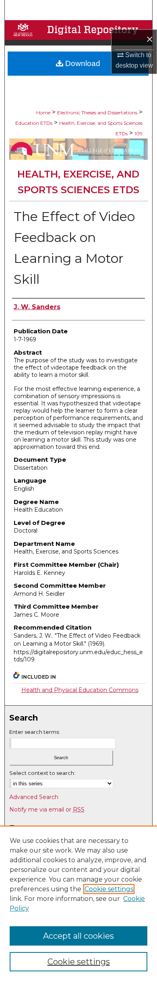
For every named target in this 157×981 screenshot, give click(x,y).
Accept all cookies (78, 936)
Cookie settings (109, 889)
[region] (78, 903)
